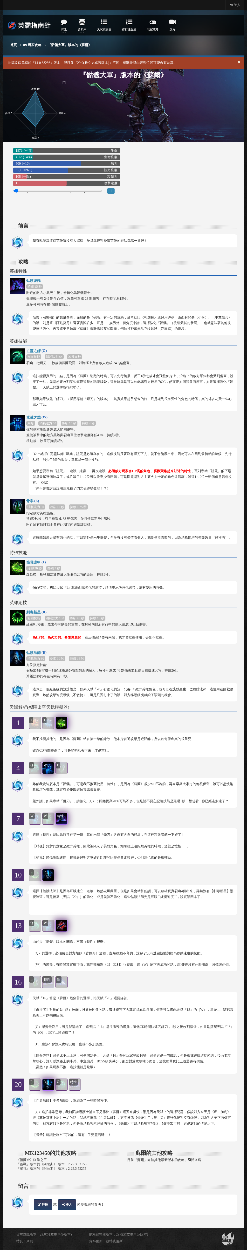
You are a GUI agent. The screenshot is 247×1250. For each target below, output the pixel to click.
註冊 (44, 1204)
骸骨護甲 (36, 562)
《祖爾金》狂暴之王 (31, 1160)
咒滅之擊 (37, 417)
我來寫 (196, 1160)
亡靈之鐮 (36, 351)
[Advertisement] (180, 180)
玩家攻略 (34, 45)
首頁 (13, 45)
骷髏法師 (36, 653)
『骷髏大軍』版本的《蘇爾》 (70, 45)
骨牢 (32, 501)
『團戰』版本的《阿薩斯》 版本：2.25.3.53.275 (51, 1164)
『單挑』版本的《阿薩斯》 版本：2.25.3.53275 (51, 1168)
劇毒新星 (36, 612)
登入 (236, 5)
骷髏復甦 (33, 281)
